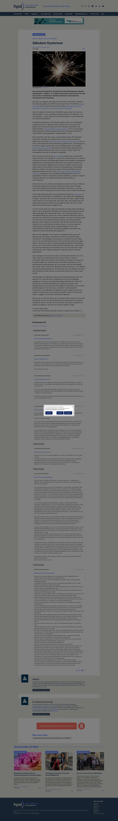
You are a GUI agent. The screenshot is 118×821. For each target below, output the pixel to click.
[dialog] (59, 410)
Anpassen (49, 412)
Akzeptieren (68, 412)
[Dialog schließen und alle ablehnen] (73, 406)
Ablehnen (60, 412)
